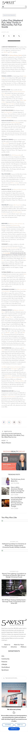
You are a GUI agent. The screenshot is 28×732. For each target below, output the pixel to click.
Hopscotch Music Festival (19, 189)
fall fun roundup (15, 182)
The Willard (4, 367)
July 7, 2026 (14, 494)
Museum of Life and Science (16, 223)
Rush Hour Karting (15, 122)
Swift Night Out (14, 368)
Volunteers (8, 117)
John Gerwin (8, 375)
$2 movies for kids (10, 103)
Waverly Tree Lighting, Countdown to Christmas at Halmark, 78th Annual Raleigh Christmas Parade (14, 575)
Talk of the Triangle (9, 15)
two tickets (7, 253)
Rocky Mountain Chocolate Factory (11, 247)
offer (4, 253)
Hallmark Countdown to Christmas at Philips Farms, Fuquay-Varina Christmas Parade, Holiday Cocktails (14, 545)
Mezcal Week (5, 143)
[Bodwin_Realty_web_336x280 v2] (14, 450)
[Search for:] (14, 678)
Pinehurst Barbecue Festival (16, 55)
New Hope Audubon (19, 381)
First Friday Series (8, 95)
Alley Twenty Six (17, 205)
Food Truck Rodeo (8, 112)
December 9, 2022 (14, 597)
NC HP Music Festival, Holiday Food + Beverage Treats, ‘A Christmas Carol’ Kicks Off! (14, 601)
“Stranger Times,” (9, 317)
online (15, 332)
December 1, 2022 (14, 541)
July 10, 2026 (15, 483)
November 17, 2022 (14, 571)
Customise (8, 724)
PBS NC (7, 332)
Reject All (20, 724)
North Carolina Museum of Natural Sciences (14, 377)
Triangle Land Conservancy (9, 396)
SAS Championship (16, 155)
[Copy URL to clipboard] (19, 36)
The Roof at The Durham (15, 367)
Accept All (14, 728)
